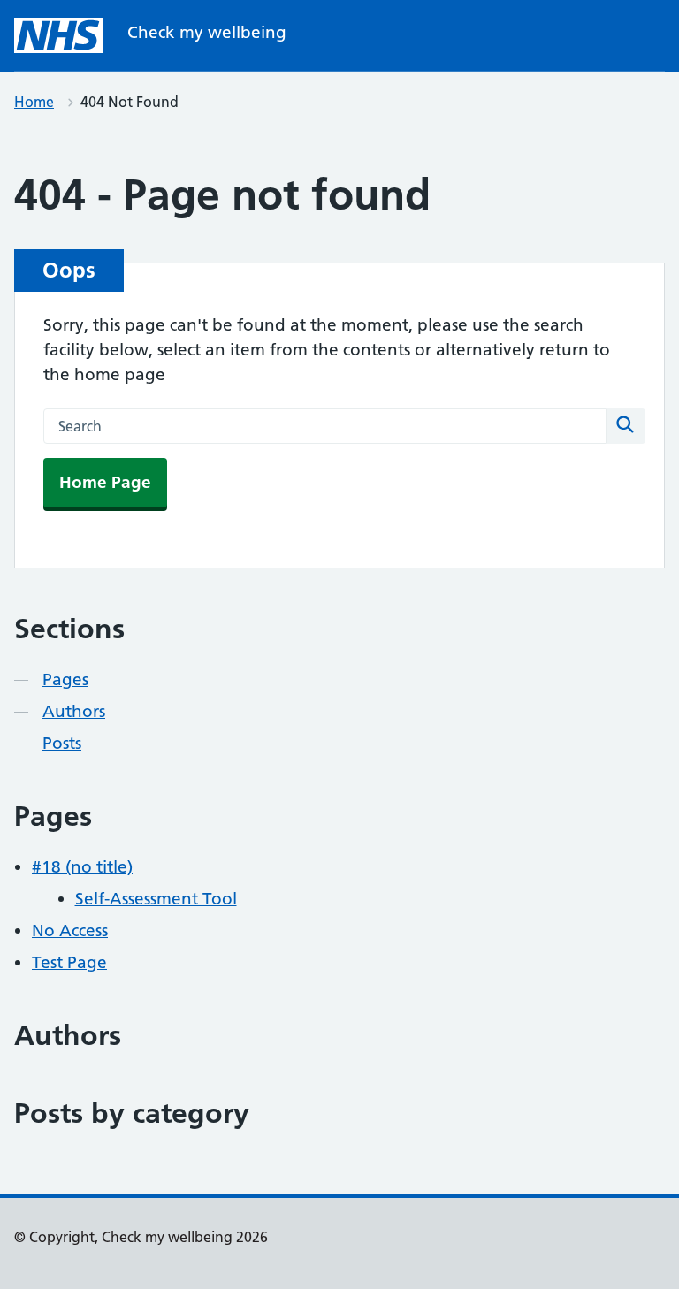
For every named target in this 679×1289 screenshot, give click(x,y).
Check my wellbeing (206, 32)
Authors (73, 711)
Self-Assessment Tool (156, 899)
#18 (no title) (82, 867)
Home (34, 102)
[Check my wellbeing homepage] (58, 35)
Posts (61, 743)
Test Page (69, 962)
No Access (70, 930)
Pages (65, 679)
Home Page (105, 482)
